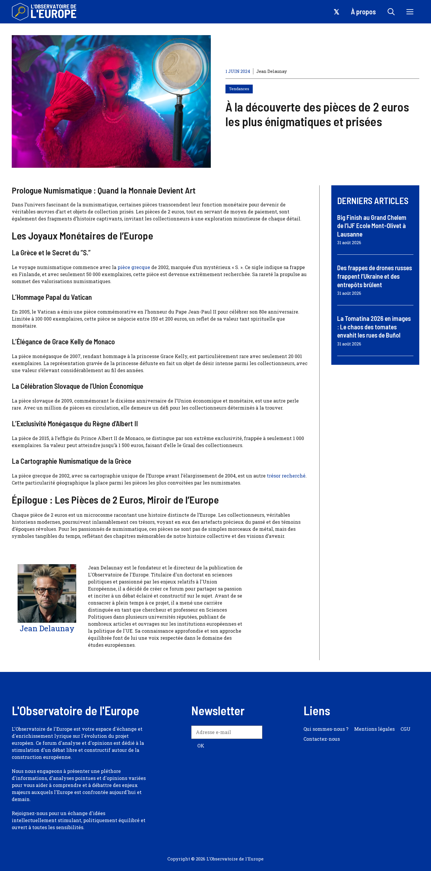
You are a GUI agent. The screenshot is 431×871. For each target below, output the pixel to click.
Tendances (239, 88)
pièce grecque (133, 267)
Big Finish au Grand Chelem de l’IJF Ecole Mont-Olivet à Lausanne (371, 225)
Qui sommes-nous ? (325, 729)
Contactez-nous (321, 739)
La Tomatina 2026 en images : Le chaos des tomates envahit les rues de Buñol (374, 326)
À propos (363, 11)
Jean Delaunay (271, 71)
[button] (391, 11)
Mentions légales (374, 729)
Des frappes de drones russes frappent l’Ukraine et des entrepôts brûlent (374, 276)
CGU (405, 729)
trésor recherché (286, 476)
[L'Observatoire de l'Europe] (45, 11)
